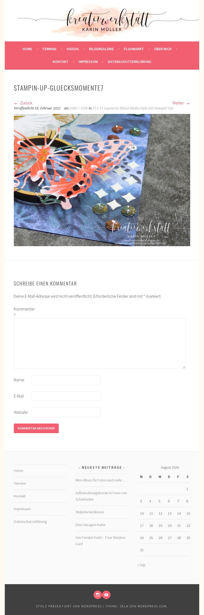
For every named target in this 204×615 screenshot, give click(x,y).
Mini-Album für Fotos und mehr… (100, 480)
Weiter (178, 102)
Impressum (88, 61)
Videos (73, 48)
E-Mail (19, 396)
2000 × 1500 (79, 108)
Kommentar (22, 312)
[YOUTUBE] (106, 595)
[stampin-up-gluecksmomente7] (102, 244)
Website (21, 412)
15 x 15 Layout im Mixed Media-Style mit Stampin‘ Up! (132, 108)
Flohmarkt (134, 48)
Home (27, 48)
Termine (49, 48)
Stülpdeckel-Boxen (89, 512)
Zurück (25, 102)
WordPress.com (152, 606)
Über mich (163, 48)
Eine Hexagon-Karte (90, 524)
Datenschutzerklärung (129, 61)
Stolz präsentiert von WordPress (69, 606)
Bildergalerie (101, 48)
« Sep (141, 564)
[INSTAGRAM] (98, 595)
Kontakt (61, 61)
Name (19, 379)
